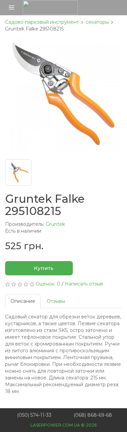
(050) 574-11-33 (34, 415)
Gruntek (55, 224)
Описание (22, 301)
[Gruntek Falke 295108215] (63, 94)
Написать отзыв (84, 284)
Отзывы (56, 301)
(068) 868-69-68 (92, 415)
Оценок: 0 (48, 284)
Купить (43, 268)
